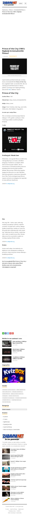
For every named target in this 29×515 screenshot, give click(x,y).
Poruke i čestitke (14, 395)
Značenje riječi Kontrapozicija (18, 479)
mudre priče (6, 393)
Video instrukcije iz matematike (11, 429)
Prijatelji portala (7, 424)
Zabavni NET (12, 506)
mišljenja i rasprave (17, 391)
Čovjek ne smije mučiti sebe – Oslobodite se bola (18, 474)
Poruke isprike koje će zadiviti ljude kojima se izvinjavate (18, 468)
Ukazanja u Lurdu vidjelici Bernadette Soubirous (17, 493)
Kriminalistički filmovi (19, 10)
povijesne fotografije (8, 397)
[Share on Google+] (13, 333)
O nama (5, 419)
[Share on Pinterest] (10, 333)
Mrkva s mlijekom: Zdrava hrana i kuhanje (17, 499)
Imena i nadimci (21, 389)
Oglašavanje (6, 422)
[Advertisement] (14, 31)
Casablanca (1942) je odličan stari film (19, 357)
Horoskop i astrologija (9, 389)
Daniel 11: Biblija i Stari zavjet (18, 461)
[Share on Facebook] (6, 333)
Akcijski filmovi (13, 56)
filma (10, 89)
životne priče (6, 402)
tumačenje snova (16, 400)
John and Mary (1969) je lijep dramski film (19, 342)
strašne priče (6, 400)
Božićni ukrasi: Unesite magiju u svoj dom (18, 487)
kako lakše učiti (7, 391)
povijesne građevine (20, 397)
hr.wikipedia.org (10, 183)
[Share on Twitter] (8, 333)
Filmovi (11, 10)
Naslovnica (5, 10)
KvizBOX (5, 416)
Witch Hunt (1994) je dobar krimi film (19, 350)
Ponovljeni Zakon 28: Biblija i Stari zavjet (18, 449)
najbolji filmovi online (17, 393)
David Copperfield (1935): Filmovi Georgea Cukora (17, 455)
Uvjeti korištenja (7, 427)
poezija (5, 395)
